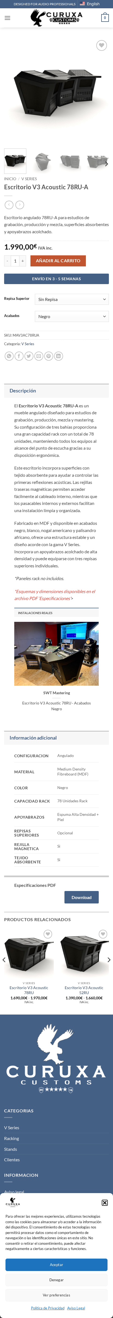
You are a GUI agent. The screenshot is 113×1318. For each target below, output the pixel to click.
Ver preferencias (56, 1295)
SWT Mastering (56, 693)
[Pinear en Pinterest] (48, 356)
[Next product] (9, 205)
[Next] (100, 91)
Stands (10, 1149)
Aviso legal (14, 1191)
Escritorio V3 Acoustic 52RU (84, 990)
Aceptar (56, 1264)
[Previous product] (19, 205)
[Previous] (13, 91)
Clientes (12, 1159)
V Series (29, 179)
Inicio (10, 179)
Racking (11, 1138)
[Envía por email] (38, 356)
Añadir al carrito (58, 260)
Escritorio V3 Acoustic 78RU (29, 990)
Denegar (56, 1280)
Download (82, 897)
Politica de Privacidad (47, 1308)
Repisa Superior (16, 299)
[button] (105, 1203)
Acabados (11, 316)
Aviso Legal (76, 1308)
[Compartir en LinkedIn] (58, 356)
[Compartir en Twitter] (28, 356)
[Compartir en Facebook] (19, 356)
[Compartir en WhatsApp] (9, 356)
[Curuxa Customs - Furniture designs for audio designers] (56, 18)
